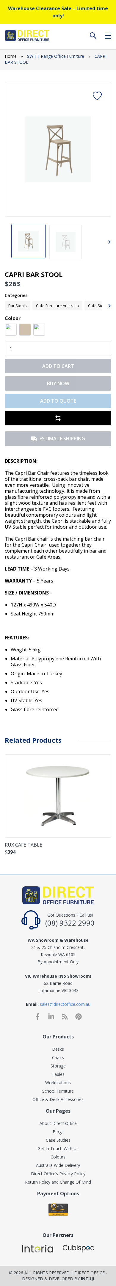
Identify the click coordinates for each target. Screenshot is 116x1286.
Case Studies (58, 1140)
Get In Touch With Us (58, 1148)
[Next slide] (101, 149)
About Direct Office (58, 1123)
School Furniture (58, 1091)
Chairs (58, 1057)
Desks (58, 1049)
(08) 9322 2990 (70, 923)
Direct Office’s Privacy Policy (58, 1173)
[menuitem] (28, 242)
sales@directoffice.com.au (65, 1004)
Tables (58, 1074)
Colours (58, 1157)
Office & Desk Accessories (58, 1099)
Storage (58, 1066)
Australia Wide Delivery (58, 1165)
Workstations (58, 1082)
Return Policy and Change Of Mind (58, 1182)
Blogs (58, 1132)
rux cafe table (23, 844)
